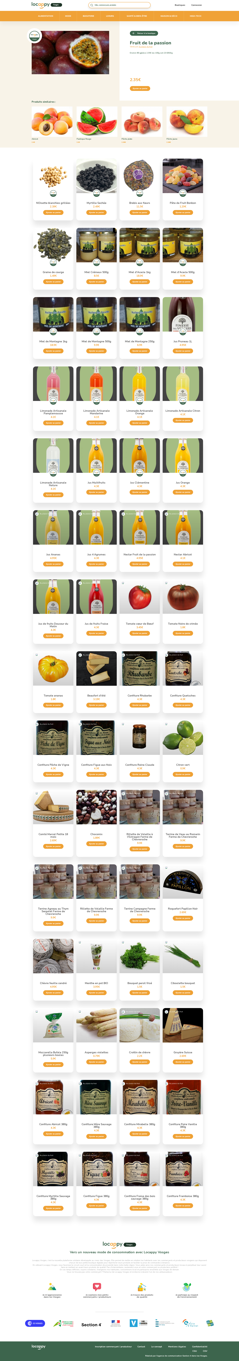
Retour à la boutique (146, 33)
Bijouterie (88, 16)
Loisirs (110, 16)
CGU (194, 1351)
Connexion (196, 5)
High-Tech (195, 16)
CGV (205, 1351)
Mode (68, 16)
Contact (141, 1346)
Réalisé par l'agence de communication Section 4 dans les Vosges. (176, 1356)
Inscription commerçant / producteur (113, 1346)
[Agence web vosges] (91, 1329)
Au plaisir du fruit (145, 47)
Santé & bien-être (137, 16)
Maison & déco (169, 16)
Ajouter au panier (140, 88)
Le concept (156, 1346)
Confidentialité (199, 1346)
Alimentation (45, 16)
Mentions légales (177, 1346)
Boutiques (180, 5)
